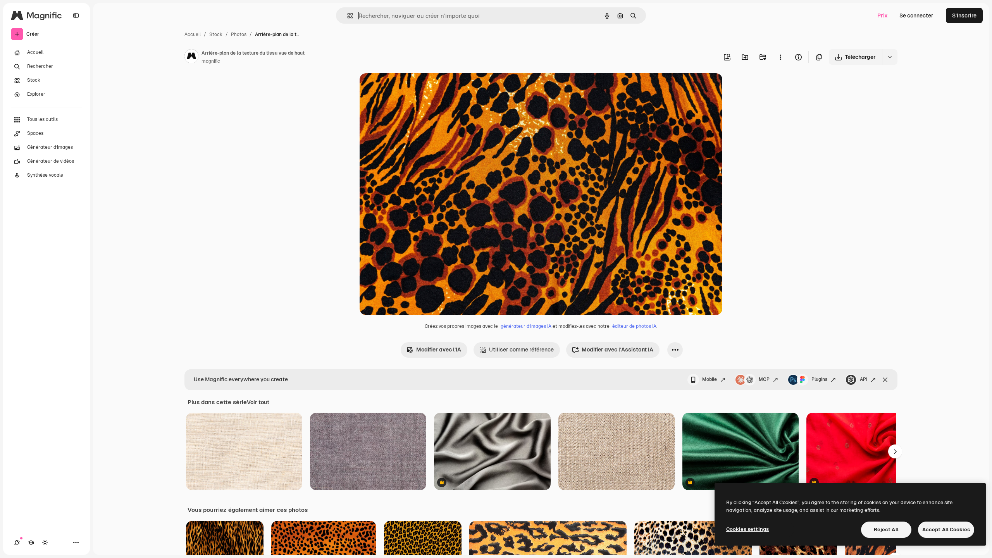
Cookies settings (747, 529)
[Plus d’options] (780, 57)
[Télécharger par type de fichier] (889, 57)
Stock (215, 34)
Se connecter (916, 15)
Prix (882, 15)
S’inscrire (964, 15)
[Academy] (31, 542)
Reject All (886, 529)
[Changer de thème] (45, 542)
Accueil (192, 34)
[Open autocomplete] (347, 16)
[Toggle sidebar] (76, 15)
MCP (764, 379)
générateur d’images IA (526, 326)
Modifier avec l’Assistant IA (617, 349)
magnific (211, 61)
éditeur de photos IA (634, 326)
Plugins (819, 379)
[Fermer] (885, 380)
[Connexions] (17, 542)
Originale (410, 88)
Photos (238, 34)
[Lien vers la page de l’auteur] (191, 57)
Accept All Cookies (946, 529)
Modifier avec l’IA (438, 349)
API (863, 379)
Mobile (709, 379)
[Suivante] (895, 451)
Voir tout (258, 402)
